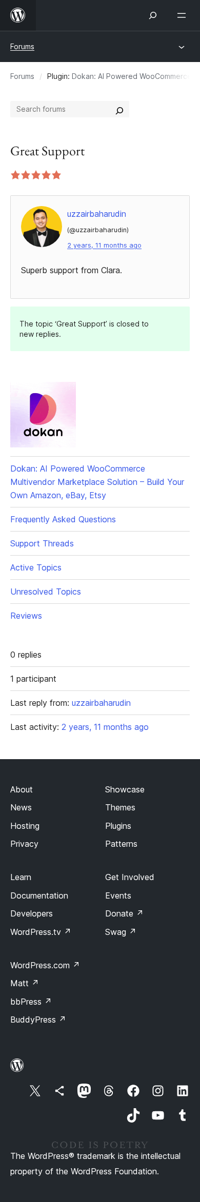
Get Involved (129, 877)
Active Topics (36, 567)
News (21, 807)
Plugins (118, 826)
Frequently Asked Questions (63, 519)
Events (118, 895)
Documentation (39, 895)
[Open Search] (152, 15)
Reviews (26, 615)
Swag (120, 932)
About (21, 789)
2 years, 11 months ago (104, 245)
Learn (20, 877)
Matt (24, 983)
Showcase (125, 789)
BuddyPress (38, 1019)
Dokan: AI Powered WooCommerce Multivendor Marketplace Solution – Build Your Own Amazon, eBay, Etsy (97, 481)
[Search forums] (119, 109)
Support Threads (42, 543)
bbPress (31, 1001)
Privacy (24, 844)
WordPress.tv (40, 932)
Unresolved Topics (45, 591)
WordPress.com (45, 965)
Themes (120, 807)
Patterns (121, 844)
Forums (22, 46)
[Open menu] (183, 15)
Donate (124, 913)
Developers (31, 913)
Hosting (24, 826)
